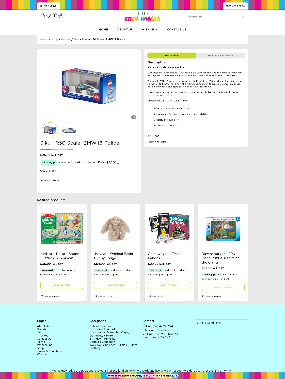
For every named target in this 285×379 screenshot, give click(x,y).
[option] (89, 87)
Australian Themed (102, 329)
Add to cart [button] (61, 285)
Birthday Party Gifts (102, 338)
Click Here (163, 330)
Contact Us (176, 29)
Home (103, 29)
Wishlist (42, 354)
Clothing (95, 348)
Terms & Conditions (49, 351)
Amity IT (140, 376)
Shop (150, 29)
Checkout (43, 335)
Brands (65, 39)
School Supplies (100, 326)
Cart (39, 332)
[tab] (171, 55)
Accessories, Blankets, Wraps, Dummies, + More (109, 334)
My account (44, 345)
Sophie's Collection (102, 342)
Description (172, 55)
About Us (125, 29)
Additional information (220, 55)
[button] (50, 180)
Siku (76, 39)
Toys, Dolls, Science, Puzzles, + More (113, 345)
